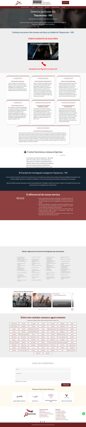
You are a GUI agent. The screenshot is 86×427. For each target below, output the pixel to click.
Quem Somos (42, 411)
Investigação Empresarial (60, 412)
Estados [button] (33, 7)
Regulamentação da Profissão (61, 419)
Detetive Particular (25, 7)
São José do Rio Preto (44, 416)
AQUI (57, 320)
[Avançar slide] (72, 309)
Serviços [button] (47, 7)
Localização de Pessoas (60, 418)
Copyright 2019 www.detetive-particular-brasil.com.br (43, 424)
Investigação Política (59, 415)
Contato (63, 7)
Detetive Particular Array (44, 412)
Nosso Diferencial (43, 415)
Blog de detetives (55, 7)
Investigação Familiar (60, 413)
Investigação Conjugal (60, 411)
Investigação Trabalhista (60, 416)
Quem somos (40, 7)
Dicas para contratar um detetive (46, 413)
